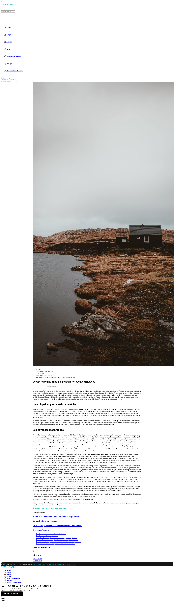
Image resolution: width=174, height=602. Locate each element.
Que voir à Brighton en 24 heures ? (45, 521)
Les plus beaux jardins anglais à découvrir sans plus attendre (57, 540)
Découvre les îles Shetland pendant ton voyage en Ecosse (55, 544)
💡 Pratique (8, 64)
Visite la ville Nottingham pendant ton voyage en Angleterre (56, 538)
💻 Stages (7, 35)
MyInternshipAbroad (101, 503)
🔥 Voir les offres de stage (13, 71)
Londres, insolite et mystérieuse (47, 536)
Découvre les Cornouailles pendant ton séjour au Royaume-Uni (56, 516)
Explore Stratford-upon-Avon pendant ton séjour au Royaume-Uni (58, 542)
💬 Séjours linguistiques (12, 56)
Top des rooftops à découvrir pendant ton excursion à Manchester (57, 526)
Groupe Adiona (71, 565)
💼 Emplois (8, 42)
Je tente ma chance (11, 593)
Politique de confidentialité (56, 565)
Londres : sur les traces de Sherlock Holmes (51, 534)
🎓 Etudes (7, 27)
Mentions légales (39, 565)
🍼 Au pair (8, 49)
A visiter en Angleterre (41, 530)
